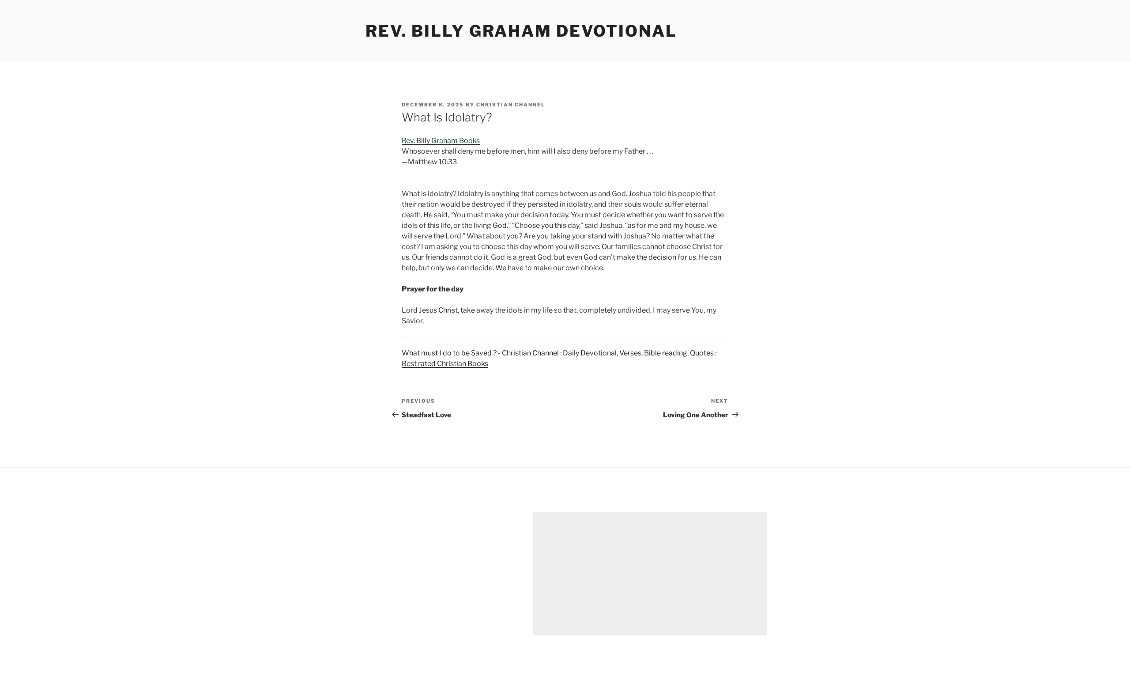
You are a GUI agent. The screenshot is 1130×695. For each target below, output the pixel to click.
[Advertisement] (650, 573)
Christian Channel (510, 105)
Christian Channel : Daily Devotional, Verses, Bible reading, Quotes (608, 353)
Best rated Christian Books (445, 363)
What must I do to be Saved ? (449, 353)
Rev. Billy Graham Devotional (521, 31)
